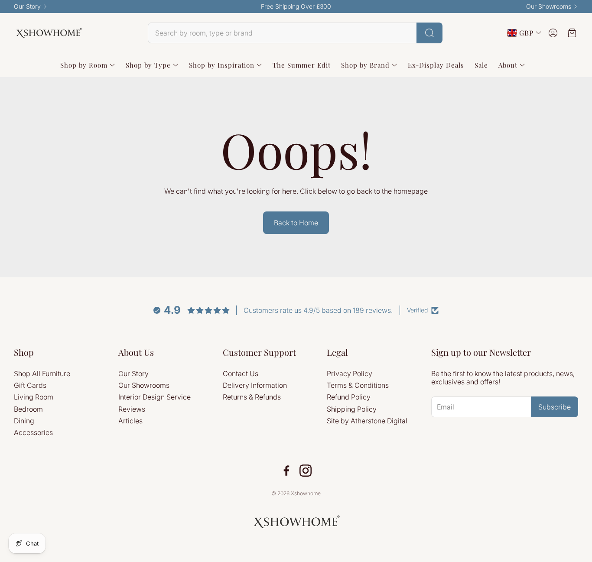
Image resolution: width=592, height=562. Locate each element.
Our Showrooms (548, 6)
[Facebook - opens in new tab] (286, 471)
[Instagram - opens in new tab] (305, 471)
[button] (295, 33)
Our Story (27, 6)
